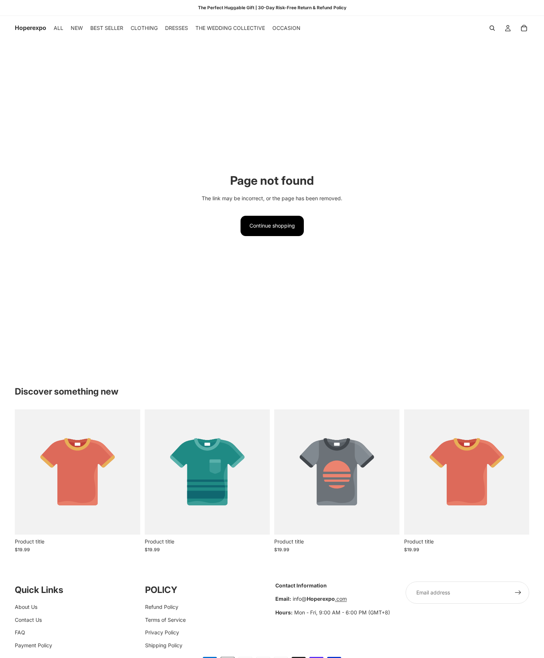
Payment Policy (33, 645)
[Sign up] (518, 592)
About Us (26, 607)
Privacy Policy (162, 632)
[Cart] (524, 28)
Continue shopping (272, 225)
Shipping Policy (163, 645)
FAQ (20, 632)
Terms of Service (165, 619)
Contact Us (28, 619)
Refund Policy (161, 607)
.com (341, 599)
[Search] (492, 28)
